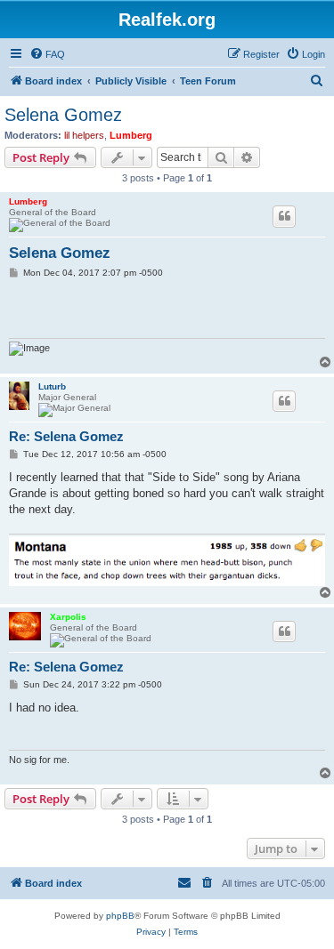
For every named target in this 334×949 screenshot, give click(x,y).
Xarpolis (68, 617)
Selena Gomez (63, 115)
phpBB (120, 916)
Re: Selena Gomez (66, 436)
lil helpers (84, 135)
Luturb (52, 386)
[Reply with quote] (284, 216)
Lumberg (131, 135)
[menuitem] (47, 54)
